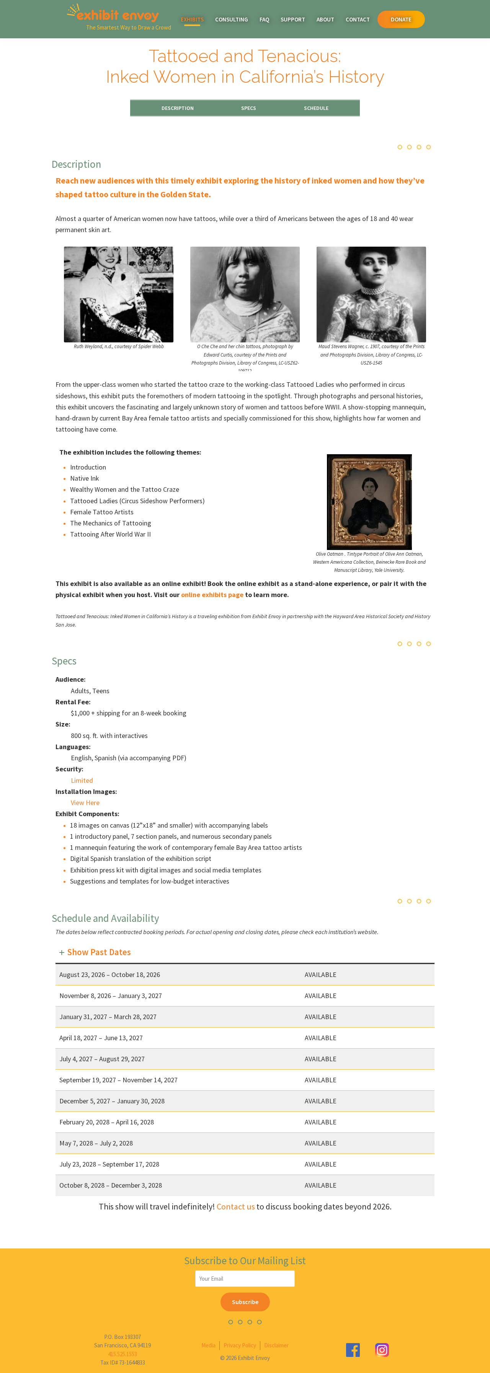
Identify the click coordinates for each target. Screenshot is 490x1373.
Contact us (236, 1206)
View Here (85, 802)
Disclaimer (276, 1345)
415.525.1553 (122, 1354)
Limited (82, 780)
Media (208, 1345)
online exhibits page (212, 594)
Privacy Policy (240, 1345)
